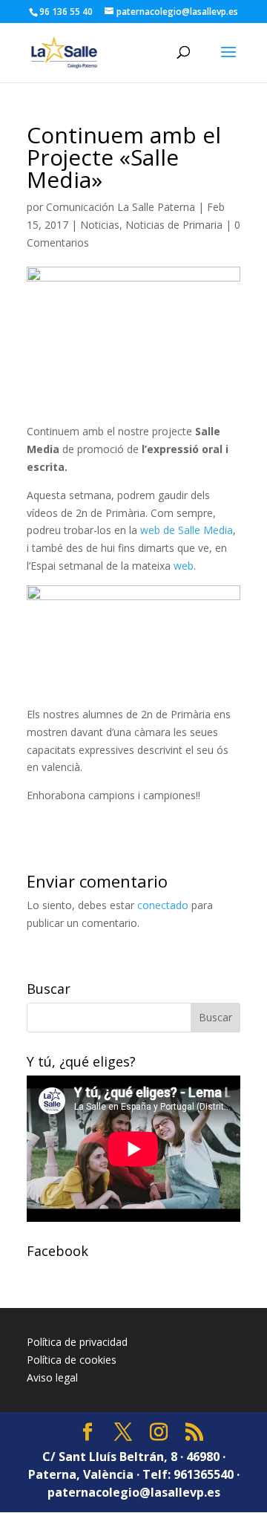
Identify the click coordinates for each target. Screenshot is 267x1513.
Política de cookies (71, 1360)
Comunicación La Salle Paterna (120, 207)
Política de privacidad (77, 1342)
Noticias (99, 225)
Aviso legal (52, 1377)
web (184, 566)
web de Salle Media (186, 530)
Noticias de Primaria (173, 225)
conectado (162, 905)
